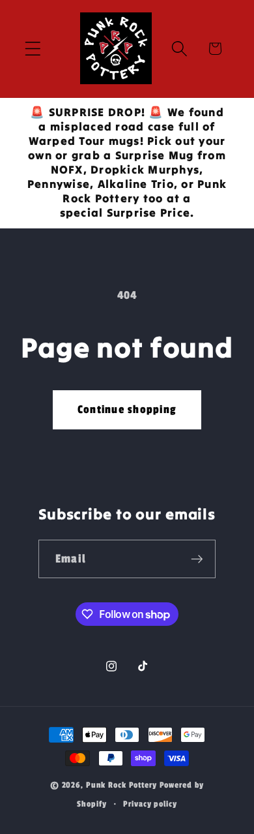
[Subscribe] (197, 559)
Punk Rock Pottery (121, 785)
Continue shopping (127, 409)
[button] (33, 49)
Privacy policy (149, 804)
